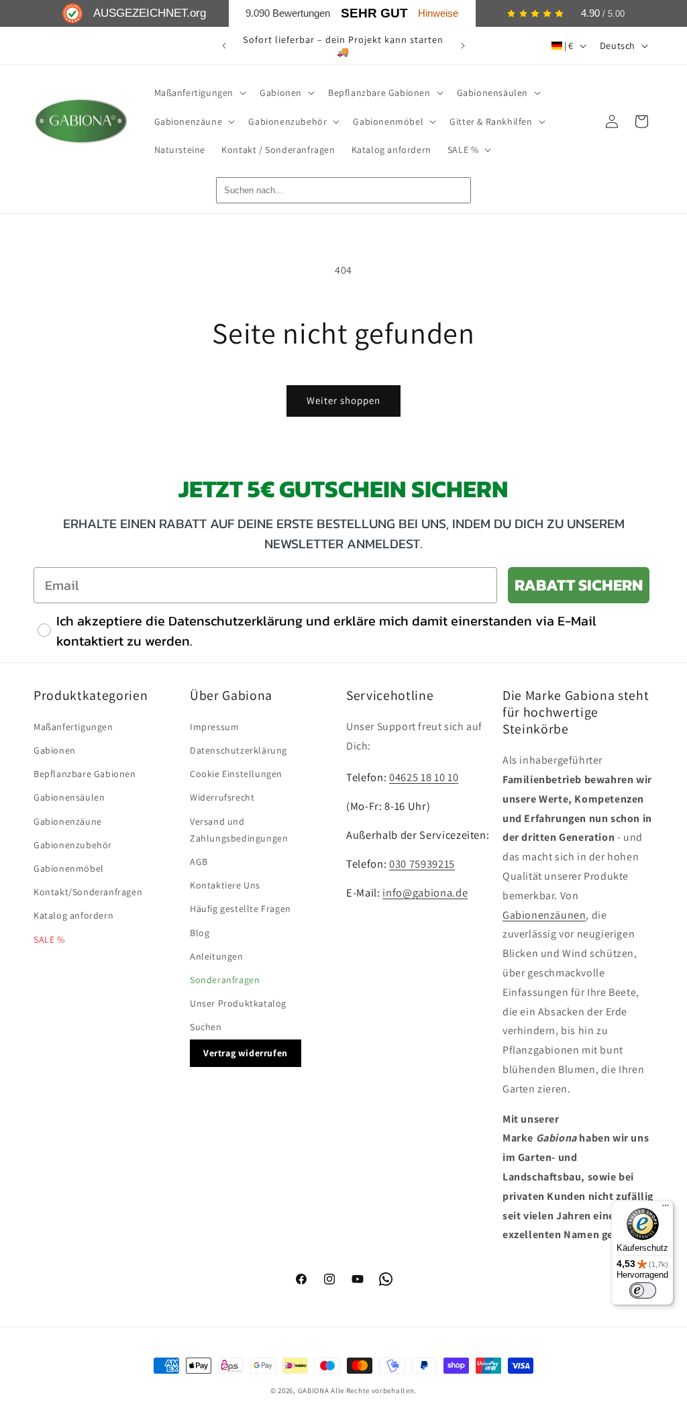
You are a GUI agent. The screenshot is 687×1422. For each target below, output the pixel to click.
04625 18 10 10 (423, 777)
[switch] (642, 1290)
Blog (199, 933)
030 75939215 (422, 863)
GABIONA (313, 1390)
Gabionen (55, 750)
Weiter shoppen (343, 400)
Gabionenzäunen (544, 915)
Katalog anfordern (73, 915)
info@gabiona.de (425, 892)
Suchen (206, 1027)
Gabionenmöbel (69, 868)
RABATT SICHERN (579, 585)
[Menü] (665, 1209)
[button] (199, 93)
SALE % (49, 939)
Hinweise (438, 13)
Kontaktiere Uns (225, 885)
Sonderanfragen (225, 980)
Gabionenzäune (68, 821)
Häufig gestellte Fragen (240, 909)
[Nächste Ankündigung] (463, 45)
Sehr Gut (374, 13)
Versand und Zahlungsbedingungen (239, 829)
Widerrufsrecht (222, 797)
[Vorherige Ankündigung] (224, 45)
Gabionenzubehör (73, 845)
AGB (199, 862)
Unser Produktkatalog (238, 1003)
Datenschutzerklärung (238, 750)
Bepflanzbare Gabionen (85, 774)
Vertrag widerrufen (245, 1053)
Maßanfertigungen (73, 727)
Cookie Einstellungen (236, 774)
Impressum (214, 727)
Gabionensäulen (69, 797)
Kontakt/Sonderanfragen (88, 892)
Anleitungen (217, 956)
